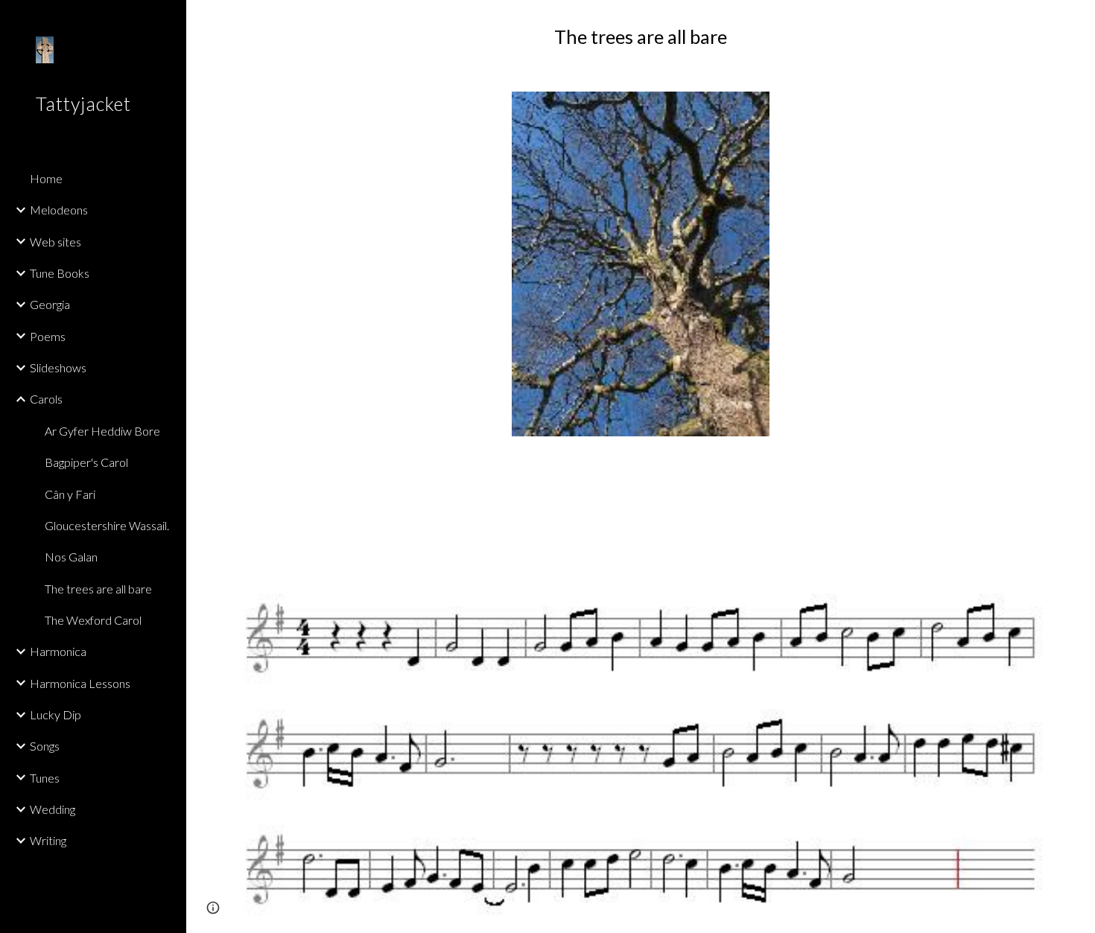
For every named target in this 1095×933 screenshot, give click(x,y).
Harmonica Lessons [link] (80, 683)
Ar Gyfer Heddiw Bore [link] (102, 431)
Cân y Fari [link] (70, 494)
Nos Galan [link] (71, 557)
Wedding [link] (52, 809)
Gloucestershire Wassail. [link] (107, 525)
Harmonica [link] (58, 651)
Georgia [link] (50, 304)
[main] (640, 37)
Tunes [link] (45, 778)
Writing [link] (48, 840)
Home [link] (46, 178)
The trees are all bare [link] (98, 589)
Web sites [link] (55, 242)
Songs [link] (45, 746)
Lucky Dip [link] (55, 714)
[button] (1077, 21)
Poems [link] (48, 336)
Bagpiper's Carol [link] (86, 462)
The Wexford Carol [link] (93, 620)
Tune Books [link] (59, 273)
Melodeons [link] (59, 210)
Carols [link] (46, 399)
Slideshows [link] (58, 367)
